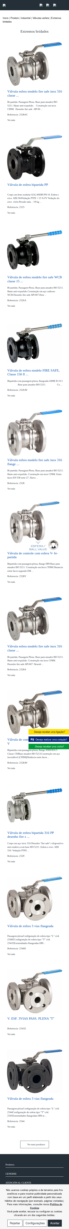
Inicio (5, 18)
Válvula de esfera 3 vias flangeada (30, 926)
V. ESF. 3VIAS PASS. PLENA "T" (30, 1018)
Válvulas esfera (41, 18)
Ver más (11, 120)
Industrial (26, 18)
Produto (14, 18)
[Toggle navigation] (62, 5)
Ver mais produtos (36, 1144)
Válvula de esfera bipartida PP (27, 184)
